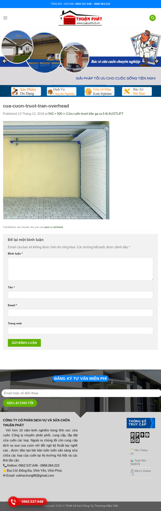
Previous (5, 61)
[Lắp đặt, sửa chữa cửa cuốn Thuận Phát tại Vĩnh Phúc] (80, 18)
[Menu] (5, 18)
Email (12, 305)
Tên (11, 287)
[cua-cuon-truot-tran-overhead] (56, 170)
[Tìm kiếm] (152, 18)
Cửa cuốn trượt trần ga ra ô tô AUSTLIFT (94, 113)
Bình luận (15, 253)
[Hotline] (13, 501)
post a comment (54, 227)
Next (156, 61)
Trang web (15, 323)
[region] (80, 62)
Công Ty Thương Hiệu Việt (100, 505)
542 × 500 (55, 113)
